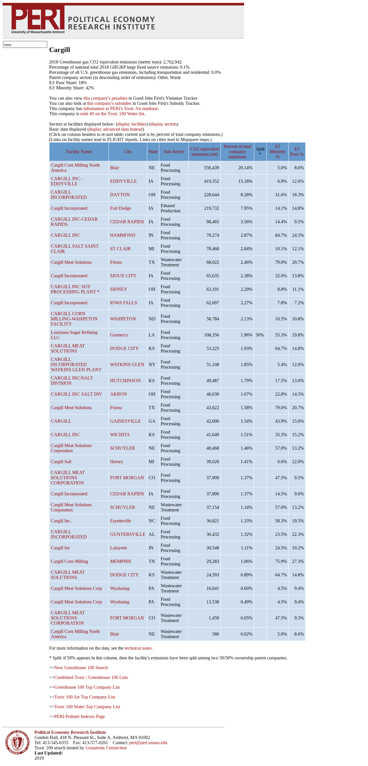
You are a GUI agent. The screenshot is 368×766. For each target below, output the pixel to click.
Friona (116, 262)
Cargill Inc (60, 547)
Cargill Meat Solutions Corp (76, 588)
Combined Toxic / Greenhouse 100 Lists (91, 677)
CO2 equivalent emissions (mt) (204, 152)
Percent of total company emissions (237, 151)
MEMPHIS (120, 561)
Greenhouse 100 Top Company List (87, 687)
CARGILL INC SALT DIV (76, 394)
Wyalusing (119, 588)
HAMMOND (122, 235)
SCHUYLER (122, 448)
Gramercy (119, 334)
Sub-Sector (174, 151)
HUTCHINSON (125, 380)
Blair (114, 167)
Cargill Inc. (61, 520)
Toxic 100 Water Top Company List (87, 706)
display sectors (163, 124)
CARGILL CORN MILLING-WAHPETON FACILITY (74, 318)
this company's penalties (105, 98)
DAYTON (120, 194)
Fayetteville (120, 520)
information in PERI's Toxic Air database (120, 108)
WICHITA (120, 434)
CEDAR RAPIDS (127, 221)
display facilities (131, 124)
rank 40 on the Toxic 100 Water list (112, 113)
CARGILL (61, 421)
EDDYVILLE (123, 181)
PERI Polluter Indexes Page (79, 716)
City (128, 151)
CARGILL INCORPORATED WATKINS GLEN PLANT (76, 364)
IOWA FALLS (123, 302)
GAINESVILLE (125, 421)
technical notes (138, 648)
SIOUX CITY (123, 275)
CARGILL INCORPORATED (69, 195)
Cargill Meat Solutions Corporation (71, 448)
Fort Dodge (120, 208)
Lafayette (118, 547)
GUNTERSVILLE (127, 534)
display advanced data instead (116, 129)
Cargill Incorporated (69, 208)
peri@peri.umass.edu (148, 742)
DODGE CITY (124, 348)
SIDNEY (118, 289)
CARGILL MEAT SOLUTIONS (68, 348)
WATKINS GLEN (127, 364)
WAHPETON (123, 318)
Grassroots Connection (106, 747)
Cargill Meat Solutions (71, 262)
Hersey (116, 461)
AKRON (118, 394)
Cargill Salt (61, 461)
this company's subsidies (109, 103)
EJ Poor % (297, 152)
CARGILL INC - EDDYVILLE (67, 181)
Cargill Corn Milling (69, 561)
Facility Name (79, 151)
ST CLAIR (120, 248)
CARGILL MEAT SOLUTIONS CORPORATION (68, 477)
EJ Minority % (277, 151)
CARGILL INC (65, 235)
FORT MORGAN (127, 477)
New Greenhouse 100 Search (81, 667)
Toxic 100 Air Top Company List (84, 696)
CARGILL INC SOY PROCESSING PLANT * (75, 289)
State (153, 151)
